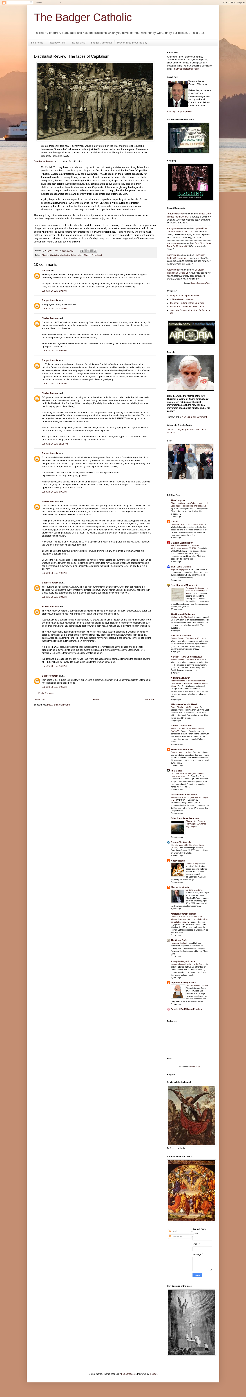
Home (96, 699)
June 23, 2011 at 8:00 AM (54, 492)
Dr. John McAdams (194, 890)
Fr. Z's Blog (176, 771)
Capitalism (54, 255)
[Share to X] (88, 251)
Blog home (37, 42)
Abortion (45, 255)
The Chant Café (179, 940)
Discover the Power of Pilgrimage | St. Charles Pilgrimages (196, 824)
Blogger (153, 1374)
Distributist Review (43, 161)
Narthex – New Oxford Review (186, 657)
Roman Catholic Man (181, 725)
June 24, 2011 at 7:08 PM (54, 573)
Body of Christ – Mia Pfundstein (185, 707)
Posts (174, 1231)
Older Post (150, 699)
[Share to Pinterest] (95, 251)
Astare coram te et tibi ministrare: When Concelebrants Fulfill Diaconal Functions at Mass (189, 683)
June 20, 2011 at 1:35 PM (54, 308)
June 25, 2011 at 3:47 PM (54, 666)
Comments (176, 1236)
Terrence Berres (175, 213)
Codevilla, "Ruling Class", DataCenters (188, 524)
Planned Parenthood (93, 255)
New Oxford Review (181, 635)
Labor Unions (77, 255)
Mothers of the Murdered (182, 617)
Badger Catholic (50, 300)
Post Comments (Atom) (58, 705)
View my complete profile (179, 111)
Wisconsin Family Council (184, 794)
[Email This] (81, 251)
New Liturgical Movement (194, 417)
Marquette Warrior (180, 887)
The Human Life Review (183, 614)
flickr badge (195, 1067)
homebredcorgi (128, 1374)
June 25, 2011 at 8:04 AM (54, 597)
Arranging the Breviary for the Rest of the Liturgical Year (197, 590)
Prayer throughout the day (132, 42)
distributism (65, 255)
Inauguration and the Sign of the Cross (188, 964)
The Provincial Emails (182, 749)
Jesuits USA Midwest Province (186, 1009)
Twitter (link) (79, 42)
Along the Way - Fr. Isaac (183, 961)
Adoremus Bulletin (180, 678)
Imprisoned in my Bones (183, 982)
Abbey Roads (178, 861)
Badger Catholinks (101, 42)
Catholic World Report (182, 543)
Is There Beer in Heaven (182, 299)
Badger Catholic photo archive (185, 295)
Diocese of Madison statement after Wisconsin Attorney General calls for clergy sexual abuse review (190, 919)
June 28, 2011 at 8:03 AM (54, 687)
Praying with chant (179, 943)
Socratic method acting (181, 752)
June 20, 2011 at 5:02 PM (54, 350)
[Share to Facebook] (91, 251)
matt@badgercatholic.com (186, 69)
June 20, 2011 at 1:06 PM (54, 291)
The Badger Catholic (83, 17)
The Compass (178, 500)
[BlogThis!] (85, 251)
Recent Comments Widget (201, 283)
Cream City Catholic (181, 842)
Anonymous (173, 228)
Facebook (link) (57, 42)
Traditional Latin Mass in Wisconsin (187, 306)
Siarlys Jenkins (50, 318)
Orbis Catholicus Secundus (185, 818)
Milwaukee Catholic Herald (184, 704)
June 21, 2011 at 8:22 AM (54, 383)
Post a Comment (46, 693)
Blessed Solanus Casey (196, 985)
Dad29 (45, 270)
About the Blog (192, 863)
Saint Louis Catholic (181, 566)
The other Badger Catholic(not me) (187, 303)
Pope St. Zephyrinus (180, 569)
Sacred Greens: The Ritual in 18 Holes (188, 638)
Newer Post (40, 699)
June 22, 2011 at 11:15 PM (55, 444)
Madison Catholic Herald (183, 914)
